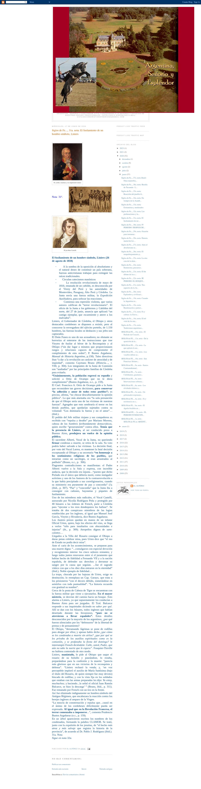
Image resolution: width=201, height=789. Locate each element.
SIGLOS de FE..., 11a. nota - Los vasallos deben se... (134, 353)
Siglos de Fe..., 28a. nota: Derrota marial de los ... (134, 239)
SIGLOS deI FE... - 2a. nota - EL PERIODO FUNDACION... (133, 413)
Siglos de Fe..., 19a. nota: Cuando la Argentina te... (134, 299)
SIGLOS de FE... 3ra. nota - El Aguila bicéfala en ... (133, 407)
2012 (122, 458)
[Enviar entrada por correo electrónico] (88, 749)
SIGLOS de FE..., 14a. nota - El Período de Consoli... (133, 333)
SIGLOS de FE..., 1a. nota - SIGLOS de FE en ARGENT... (134, 420)
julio (124, 170)
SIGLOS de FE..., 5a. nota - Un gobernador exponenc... (133, 393)
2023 (122, 148)
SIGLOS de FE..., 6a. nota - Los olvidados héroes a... (133, 387)
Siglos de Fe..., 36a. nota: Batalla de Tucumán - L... (134, 186)
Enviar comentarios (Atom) (73, 774)
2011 (122, 461)
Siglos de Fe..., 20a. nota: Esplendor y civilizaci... (131, 293)
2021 (122, 152)
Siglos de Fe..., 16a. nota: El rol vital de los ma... (133, 320)
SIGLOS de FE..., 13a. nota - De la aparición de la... (134, 340)
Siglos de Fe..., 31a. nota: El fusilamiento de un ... (132, 219)
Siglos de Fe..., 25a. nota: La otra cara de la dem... (134, 259)
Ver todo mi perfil (140, 490)
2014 (122, 450)
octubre (125, 163)
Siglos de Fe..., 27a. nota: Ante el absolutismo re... (134, 246)
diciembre (126, 159)
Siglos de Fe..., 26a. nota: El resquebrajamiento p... (132, 253)
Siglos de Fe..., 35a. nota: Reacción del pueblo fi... (132, 192)
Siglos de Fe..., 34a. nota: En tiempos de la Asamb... (132, 199)
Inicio (84, 769)
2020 (122, 155)
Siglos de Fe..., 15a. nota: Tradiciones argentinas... (132, 326)
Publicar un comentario (61, 764)
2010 (122, 465)
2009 (122, 469)
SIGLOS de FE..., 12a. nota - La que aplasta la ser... (133, 346)
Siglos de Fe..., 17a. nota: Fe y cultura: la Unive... (133, 313)
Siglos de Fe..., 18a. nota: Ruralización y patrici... (131, 306)
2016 (122, 442)
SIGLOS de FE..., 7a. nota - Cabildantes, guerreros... (132, 373)
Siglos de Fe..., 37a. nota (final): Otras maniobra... (133, 179)
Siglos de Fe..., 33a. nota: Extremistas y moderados (132, 206)
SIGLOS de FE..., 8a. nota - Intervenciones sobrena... (132, 380)
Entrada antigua (106, 769)
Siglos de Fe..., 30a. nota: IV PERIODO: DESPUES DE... (133, 226)
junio (124, 174)
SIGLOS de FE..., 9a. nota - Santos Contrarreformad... (134, 366)
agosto (125, 166)
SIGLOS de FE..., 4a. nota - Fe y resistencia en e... (133, 400)
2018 (122, 435)
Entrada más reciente (60, 769)
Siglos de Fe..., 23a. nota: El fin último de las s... (133, 273)
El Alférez (139, 486)
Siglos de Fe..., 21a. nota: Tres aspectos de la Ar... (133, 286)
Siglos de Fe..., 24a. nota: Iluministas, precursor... (131, 266)
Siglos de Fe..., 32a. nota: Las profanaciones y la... (132, 213)
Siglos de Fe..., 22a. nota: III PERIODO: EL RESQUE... (132, 279)
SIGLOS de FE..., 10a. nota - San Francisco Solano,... (134, 360)
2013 (122, 454)
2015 (122, 446)
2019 (122, 431)
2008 (122, 473)
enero (124, 426)
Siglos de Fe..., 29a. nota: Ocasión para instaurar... (134, 233)
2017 (122, 439)
